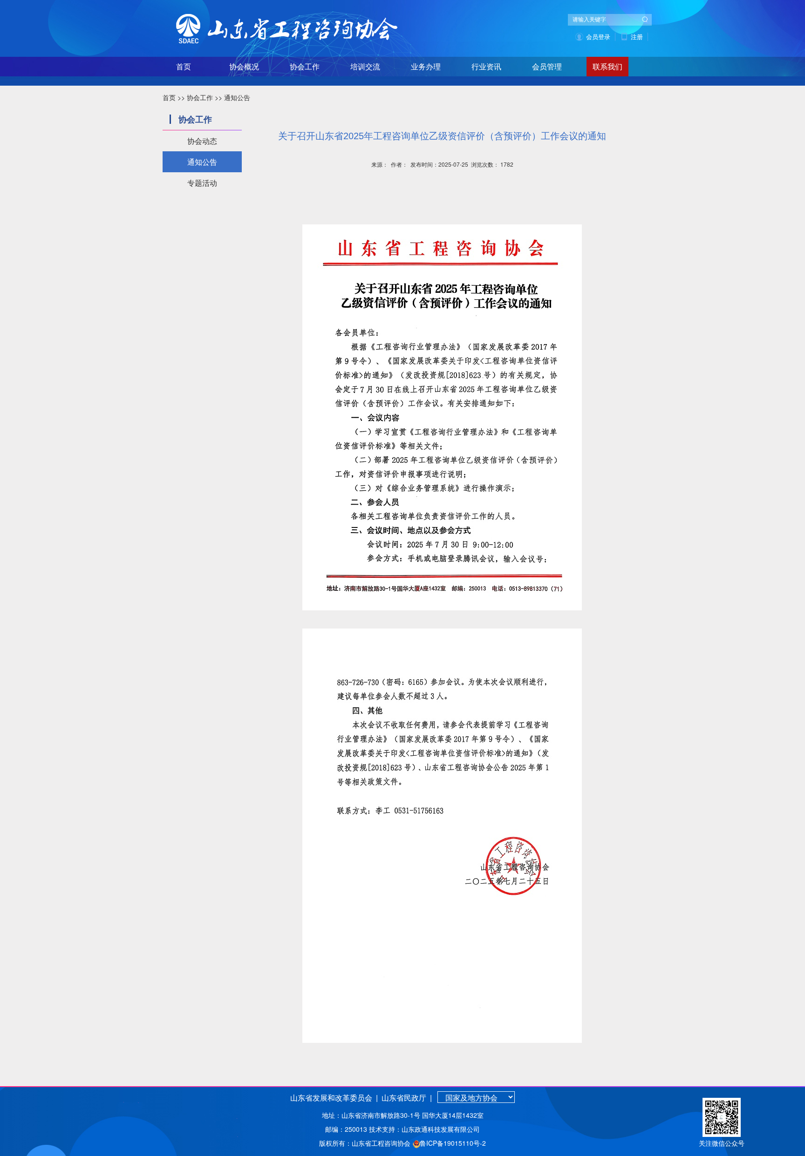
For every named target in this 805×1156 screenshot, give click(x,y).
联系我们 (607, 67)
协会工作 (305, 67)
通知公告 (237, 97)
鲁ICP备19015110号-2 (453, 1143)
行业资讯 (486, 67)
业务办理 (426, 67)
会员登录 (598, 36)
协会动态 (202, 140)
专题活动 (202, 182)
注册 (637, 36)
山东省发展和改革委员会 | (334, 1097)
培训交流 (365, 67)
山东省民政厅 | (406, 1097)
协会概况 (244, 67)
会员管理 (547, 67)
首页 (183, 67)
